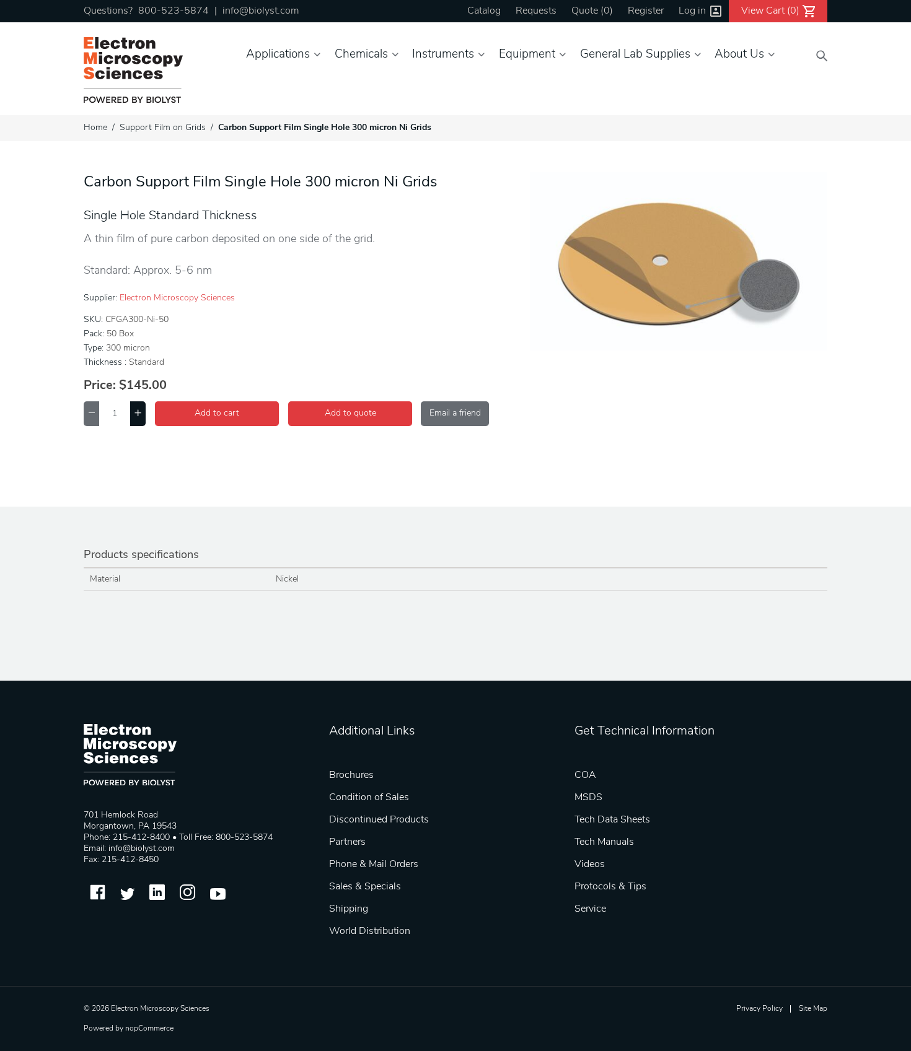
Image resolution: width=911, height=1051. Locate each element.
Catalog (484, 11)
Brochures (351, 775)
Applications (278, 55)
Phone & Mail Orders (373, 865)
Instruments (443, 55)
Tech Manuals (604, 842)
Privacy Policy (759, 1009)
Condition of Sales (369, 798)
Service (590, 909)
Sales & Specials (365, 887)
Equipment (527, 55)
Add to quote (350, 413)
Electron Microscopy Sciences (177, 298)
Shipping (348, 909)
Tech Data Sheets (612, 820)
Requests (536, 11)
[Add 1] (138, 413)
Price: (100, 386)
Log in (692, 11)
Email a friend (455, 413)
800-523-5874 (173, 11)
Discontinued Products (379, 820)
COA (585, 775)
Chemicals (361, 55)
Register (646, 11)
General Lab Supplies (635, 55)
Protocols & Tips (610, 887)
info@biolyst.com (260, 11)
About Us (739, 55)
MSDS (588, 798)
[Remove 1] (91, 413)
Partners (347, 842)
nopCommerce (149, 1028)
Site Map (813, 1009)
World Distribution (369, 931)
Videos (589, 865)
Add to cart (217, 413)
